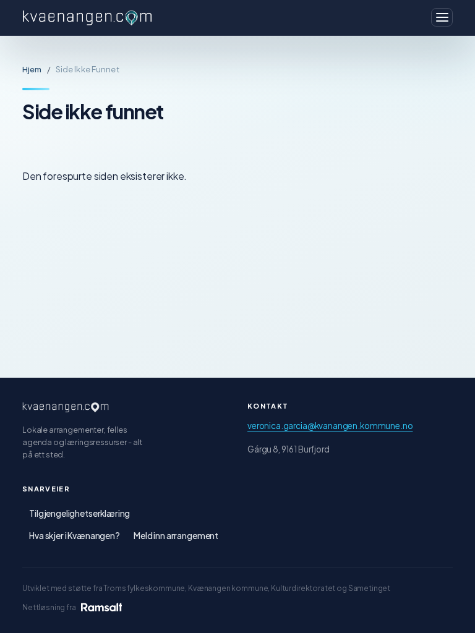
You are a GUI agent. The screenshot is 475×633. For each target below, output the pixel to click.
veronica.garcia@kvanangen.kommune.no (330, 425)
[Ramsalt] (101, 607)
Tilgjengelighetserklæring (79, 513)
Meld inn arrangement (176, 535)
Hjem (32, 69)
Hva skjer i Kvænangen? (74, 535)
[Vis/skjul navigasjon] (442, 17)
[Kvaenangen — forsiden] (65, 407)
